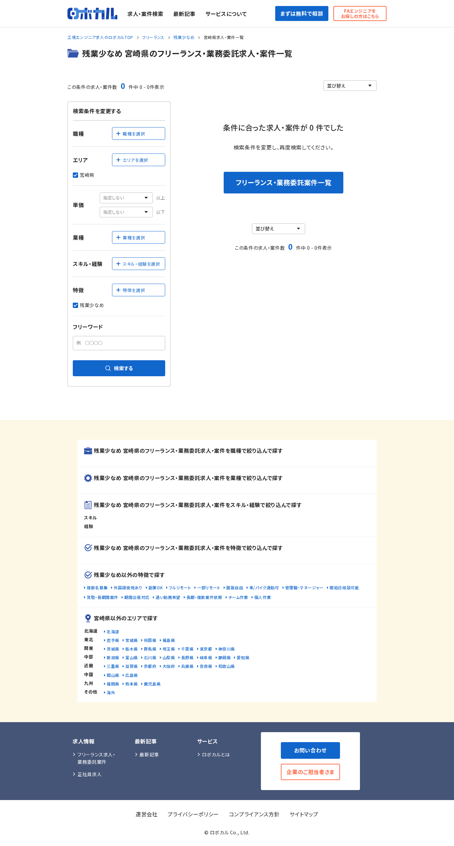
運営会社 (147, 814)
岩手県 (113, 640)
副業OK (156, 587)
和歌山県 (226, 666)
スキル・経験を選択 (141, 264)
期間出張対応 (137, 597)
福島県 (169, 640)
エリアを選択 (135, 160)
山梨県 (169, 657)
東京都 (206, 649)
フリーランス (153, 37)
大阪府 (169, 666)
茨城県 (113, 649)
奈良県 (206, 666)
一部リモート (208, 587)
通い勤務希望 (168, 597)
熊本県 (131, 684)
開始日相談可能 (344, 587)
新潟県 (113, 657)
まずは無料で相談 (301, 13)
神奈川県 (226, 649)
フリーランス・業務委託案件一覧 (284, 182)
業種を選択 (134, 237)
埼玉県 (169, 649)
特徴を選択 (134, 290)
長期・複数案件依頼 (204, 597)
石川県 (150, 657)
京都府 (150, 666)
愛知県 (243, 657)
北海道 (113, 631)
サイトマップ (303, 814)
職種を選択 (134, 134)
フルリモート (180, 587)
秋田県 (150, 640)
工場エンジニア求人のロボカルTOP (100, 37)
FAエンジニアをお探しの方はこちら (360, 13)
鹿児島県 (152, 684)
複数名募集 (97, 587)
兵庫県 (187, 666)
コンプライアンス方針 (254, 814)
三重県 (113, 666)
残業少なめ (183, 37)
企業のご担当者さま (310, 772)
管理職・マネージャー (304, 587)
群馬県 (150, 649)
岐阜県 (206, 657)
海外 (111, 692)
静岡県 (224, 657)
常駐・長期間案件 (102, 597)
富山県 (131, 657)
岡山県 (113, 675)
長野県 (187, 657)
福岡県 (113, 684)
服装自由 (234, 587)
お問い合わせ (310, 750)
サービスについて (226, 13)
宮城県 (131, 640)
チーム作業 (238, 597)
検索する (123, 368)
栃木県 (131, 649)
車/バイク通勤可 (264, 587)
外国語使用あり (128, 587)
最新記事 (184, 13)
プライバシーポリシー (193, 814)
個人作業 (262, 597)
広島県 (131, 675)
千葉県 (187, 649)
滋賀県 (131, 666)
